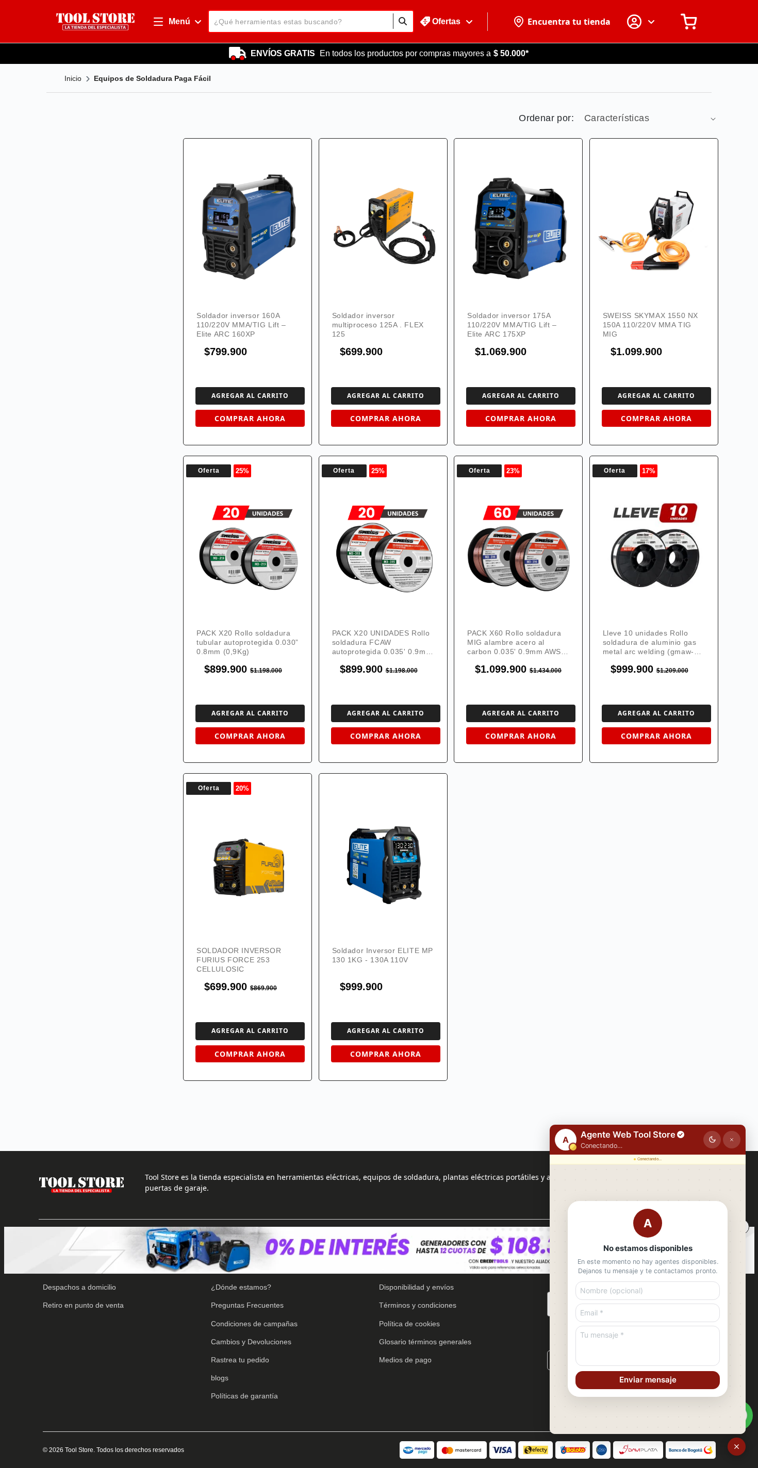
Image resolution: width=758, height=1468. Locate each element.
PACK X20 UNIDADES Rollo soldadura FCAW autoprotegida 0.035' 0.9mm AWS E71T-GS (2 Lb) (382, 642)
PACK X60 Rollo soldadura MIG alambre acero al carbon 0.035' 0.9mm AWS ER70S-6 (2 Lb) (514, 642)
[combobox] (311, 21)
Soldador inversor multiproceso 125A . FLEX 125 (378, 324)
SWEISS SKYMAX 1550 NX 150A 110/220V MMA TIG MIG (651, 324)
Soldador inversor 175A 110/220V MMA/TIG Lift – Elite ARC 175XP (512, 324)
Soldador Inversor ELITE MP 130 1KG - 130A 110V (383, 955)
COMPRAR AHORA (250, 418)
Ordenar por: (546, 118)
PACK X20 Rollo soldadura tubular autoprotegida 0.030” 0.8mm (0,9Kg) (247, 642)
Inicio (72, 78)
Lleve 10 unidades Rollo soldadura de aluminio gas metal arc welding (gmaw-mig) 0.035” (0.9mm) (650, 642)
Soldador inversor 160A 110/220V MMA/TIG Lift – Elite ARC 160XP (241, 324)
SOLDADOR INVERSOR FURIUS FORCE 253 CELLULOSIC (238, 959)
